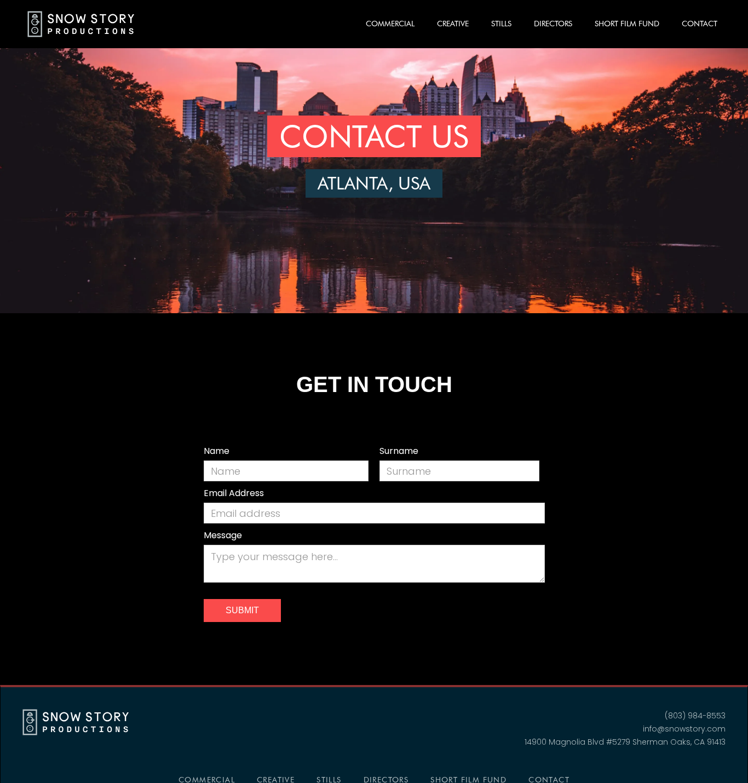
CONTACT (699, 23)
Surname (398, 451)
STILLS (501, 23)
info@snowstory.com (684, 728)
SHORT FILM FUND (627, 23)
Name (216, 451)
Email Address (234, 493)
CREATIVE (453, 23)
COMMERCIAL (390, 23)
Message (223, 535)
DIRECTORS (553, 23)
